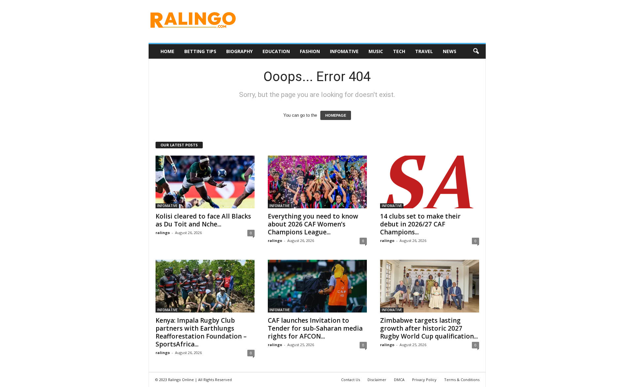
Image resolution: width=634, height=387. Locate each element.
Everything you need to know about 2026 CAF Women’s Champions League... (313, 224)
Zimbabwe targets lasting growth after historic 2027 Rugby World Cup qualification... (429, 328)
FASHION (310, 51)
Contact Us (350, 379)
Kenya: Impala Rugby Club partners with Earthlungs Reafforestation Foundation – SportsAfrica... (201, 332)
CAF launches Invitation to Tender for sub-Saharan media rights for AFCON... (315, 328)
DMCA (399, 379)
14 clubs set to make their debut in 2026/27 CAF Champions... (420, 224)
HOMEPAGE (335, 115)
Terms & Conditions (461, 379)
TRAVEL (424, 51)
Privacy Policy (424, 379)
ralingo (163, 232)
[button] (476, 51)
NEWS (449, 51)
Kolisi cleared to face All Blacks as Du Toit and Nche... (203, 220)
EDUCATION (276, 51)
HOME (167, 51)
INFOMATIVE (344, 51)
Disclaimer (377, 379)
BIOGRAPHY (239, 51)
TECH (399, 51)
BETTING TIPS (200, 51)
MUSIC (376, 51)
